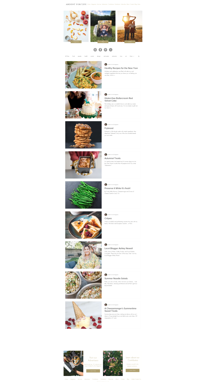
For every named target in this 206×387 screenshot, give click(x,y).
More (131, 56)
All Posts (67, 56)
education (114, 56)
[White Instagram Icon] (105, 386)
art (126, 56)
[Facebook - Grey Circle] (100, 49)
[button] (139, 56)
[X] (110, 49)
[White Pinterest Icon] (103, 386)
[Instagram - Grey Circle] (95, 49)
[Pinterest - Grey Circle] (105, 49)
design (98, 56)
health (86, 56)
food (73, 56)
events (92, 56)
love (121, 56)
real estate (106, 56)
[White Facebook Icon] (100, 386)
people (79, 56)
